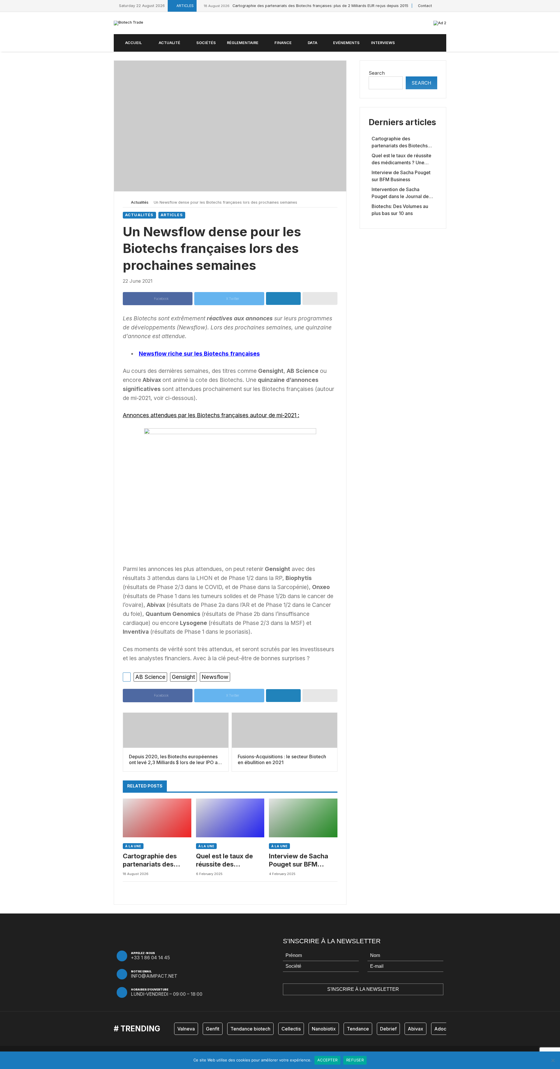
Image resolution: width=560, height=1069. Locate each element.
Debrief (388, 1029)
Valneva (186, 1029)
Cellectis (291, 1029)
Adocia (442, 1029)
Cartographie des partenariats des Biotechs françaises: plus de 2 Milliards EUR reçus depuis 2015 (306, 6)
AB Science (150, 676)
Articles (172, 215)
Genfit (212, 1029)
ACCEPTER (327, 1060)
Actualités (139, 202)
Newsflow (215, 676)
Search (377, 73)
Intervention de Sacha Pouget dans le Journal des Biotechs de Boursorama (401, 193)
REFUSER (355, 1060)
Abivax (415, 1029)
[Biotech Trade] (128, 23)
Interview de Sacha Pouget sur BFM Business (298, 860)
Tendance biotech (250, 1029)
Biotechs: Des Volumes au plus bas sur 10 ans (400, 209)
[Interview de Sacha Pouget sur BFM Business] (303, 818)
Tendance (358, 1029)
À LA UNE (133, 846)
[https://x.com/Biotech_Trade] (438, 6)
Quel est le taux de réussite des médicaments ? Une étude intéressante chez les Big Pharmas (229, 860)
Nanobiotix (324, 1029)
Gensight (183, 676)
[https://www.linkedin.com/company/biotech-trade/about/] (444, 6)
